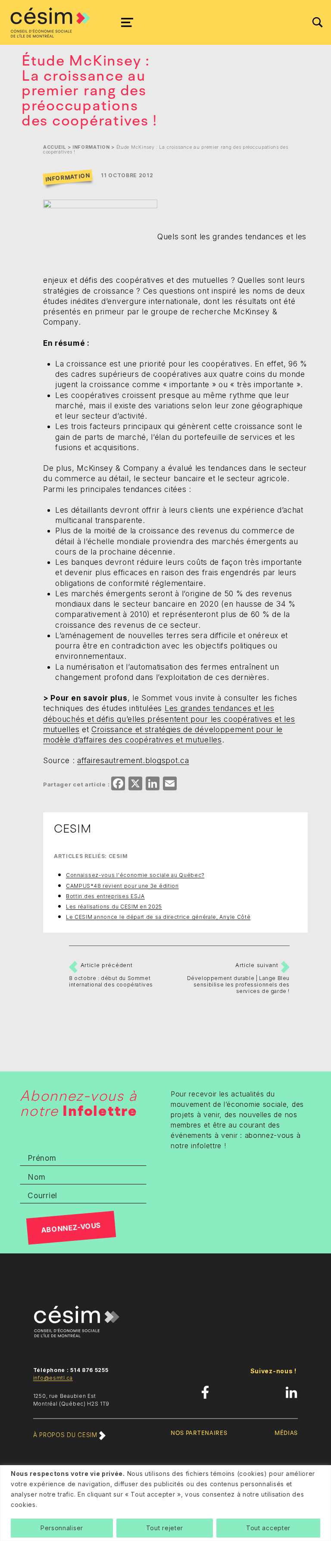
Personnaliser (62, 1528)
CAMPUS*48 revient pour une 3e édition (122, 886)
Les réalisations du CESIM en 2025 (114, 906)
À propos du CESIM (66, 1434)
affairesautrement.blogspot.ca (133, 760)
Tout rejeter (164, 1528)
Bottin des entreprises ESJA (105, 896)
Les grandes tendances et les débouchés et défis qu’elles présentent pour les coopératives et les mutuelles (169, 719)
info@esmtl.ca (53, 1378)
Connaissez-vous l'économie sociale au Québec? (135, 875)
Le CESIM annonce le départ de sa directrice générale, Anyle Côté (158, 917)
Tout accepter (268, 1528)
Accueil (54, 147)
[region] (165, 1503)
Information (91, 147)
